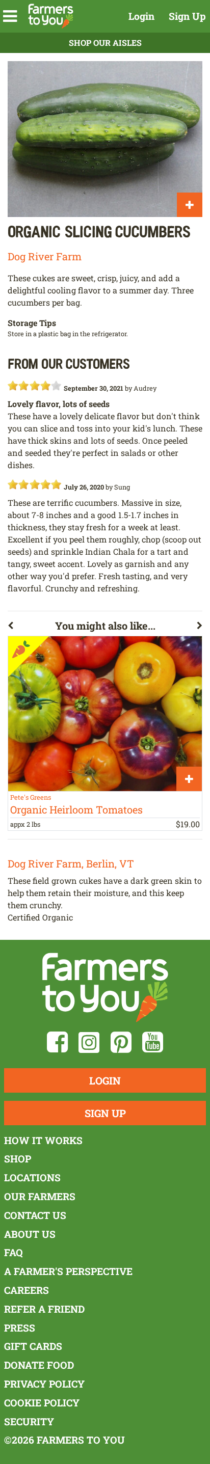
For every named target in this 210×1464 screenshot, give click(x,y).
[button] (10, 16)
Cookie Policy (42, 1402)
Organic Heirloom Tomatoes (76, 809)
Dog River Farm (45, 256)
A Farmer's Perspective (68, 1271)
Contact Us (35, 1215)
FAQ (13, 1252)
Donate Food (39, 1365)
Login (141, 16)
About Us (30, 1234)
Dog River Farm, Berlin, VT (71, 863)
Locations (32, 1177)
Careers (26, 1290)
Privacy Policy (44, 1383)
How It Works (43, 1140)
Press (19, 1327)
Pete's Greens (30, 797)
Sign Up (187, 16)
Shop (17, 1158)
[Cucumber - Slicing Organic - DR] (105, 139)
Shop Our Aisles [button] (105, 42)
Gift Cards (33, 1346)
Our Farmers (39, 1196)
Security (29, 1421)
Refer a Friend (44, 1309)
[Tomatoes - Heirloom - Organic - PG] (105, 713)
